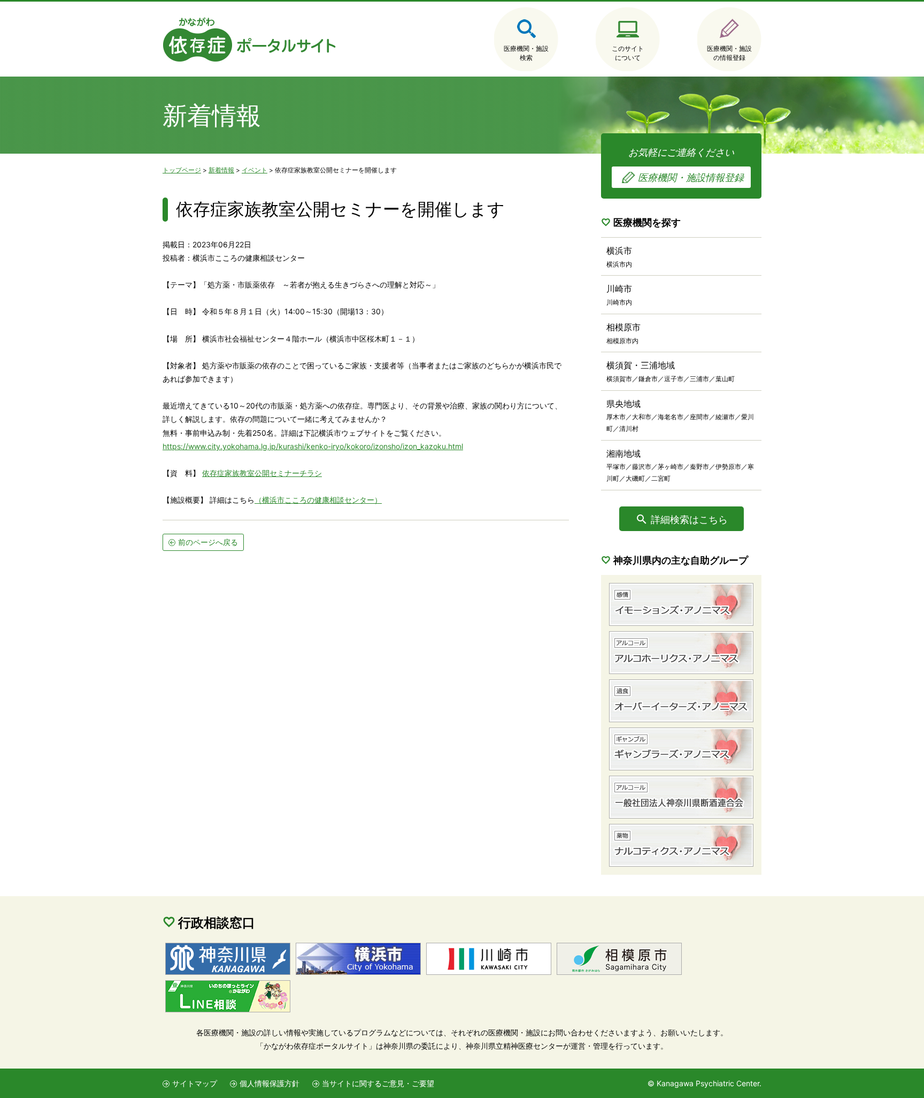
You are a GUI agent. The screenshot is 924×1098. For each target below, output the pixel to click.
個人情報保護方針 (269, 1083)
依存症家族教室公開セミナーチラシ (262, 473)
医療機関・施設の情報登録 (729, 53)
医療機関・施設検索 (526, 53)
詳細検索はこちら (689, 519)
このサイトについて (628, 53)
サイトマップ (194, 1083)
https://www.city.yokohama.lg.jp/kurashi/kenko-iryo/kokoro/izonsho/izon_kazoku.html (313, 446)
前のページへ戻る (208, 542)
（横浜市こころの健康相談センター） (318, 499)
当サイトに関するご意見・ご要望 (378, 1083)
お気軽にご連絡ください (686, 165)
